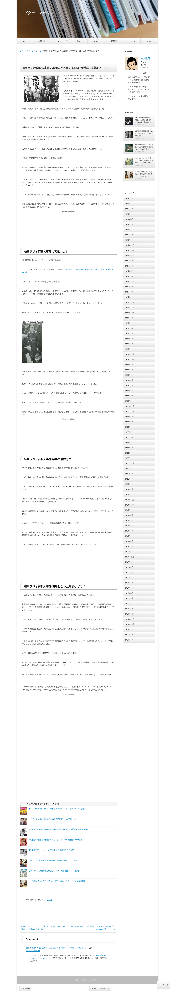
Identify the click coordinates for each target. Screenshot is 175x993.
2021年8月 (129, 469)
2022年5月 (129, 443)
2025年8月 (129, 261)
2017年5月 (129, 588)
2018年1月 (129, 546)
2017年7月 (129, 578)
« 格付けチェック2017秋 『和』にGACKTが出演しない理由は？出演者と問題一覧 (43, 927)
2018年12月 (129, 494)
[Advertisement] (68, 58)
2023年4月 (129, 385)
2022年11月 (129, 411)
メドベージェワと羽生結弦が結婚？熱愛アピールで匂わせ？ (53, 819)
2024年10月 (129, 313)
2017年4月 (129, 593)
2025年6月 (129, 271)
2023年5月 (129, 380)
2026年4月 (129, 219)
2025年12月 (129, 240)
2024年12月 (129, 302)
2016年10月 (129, 624)
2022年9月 (129, 422)
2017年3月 (129, 598)
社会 (149, 41)
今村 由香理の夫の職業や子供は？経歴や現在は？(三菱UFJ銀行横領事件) (143, 120)
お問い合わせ (43, 41)
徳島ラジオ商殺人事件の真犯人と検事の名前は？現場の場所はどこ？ (64, 67)
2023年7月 (129, 370)
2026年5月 (129, 214)
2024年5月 (129, 328)
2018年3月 (129, 541)
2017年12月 (129, 552)
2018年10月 (129, 505)
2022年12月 (129, 406)
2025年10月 (129, 250)
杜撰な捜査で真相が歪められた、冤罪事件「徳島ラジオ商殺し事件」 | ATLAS (57, 948)
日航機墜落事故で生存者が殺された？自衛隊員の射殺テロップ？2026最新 (144, 147)
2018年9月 (129, 510)
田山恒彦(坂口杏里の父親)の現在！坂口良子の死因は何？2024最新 (55, 840)
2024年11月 (129, 307)
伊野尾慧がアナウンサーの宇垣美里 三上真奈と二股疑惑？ (52, 850)
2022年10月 (129, 417)
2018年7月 (129, 520)
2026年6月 (129, 209)
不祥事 (114, 41)
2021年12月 (129, 463)
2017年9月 (129, 567)
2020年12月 (129, 484)
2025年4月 (129, 281)
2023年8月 (129, 365)
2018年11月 (129, 500)
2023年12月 (129, 354)
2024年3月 (129, 339)
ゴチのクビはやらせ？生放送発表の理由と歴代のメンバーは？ (54, 860)
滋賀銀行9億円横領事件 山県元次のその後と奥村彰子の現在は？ (144, 133)
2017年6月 (129, 583)
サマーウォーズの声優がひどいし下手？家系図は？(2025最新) (54, 871)
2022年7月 (129, 432)
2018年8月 (129, 515)
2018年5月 (129, 531)
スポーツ (131, 41)
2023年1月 (129, 401)
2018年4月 (129, 536)
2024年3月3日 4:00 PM (33, 951)
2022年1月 (129, 458)
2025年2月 (129, 292)
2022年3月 (129, 453)
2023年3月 (129, 391)
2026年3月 (129, 224)
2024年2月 (129, 344)
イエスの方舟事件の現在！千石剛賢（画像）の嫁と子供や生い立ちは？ (57, 809)
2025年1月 (129, 297)
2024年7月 (129, 318)
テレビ (96, 41)
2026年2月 (129, 230)
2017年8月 (129, 572)
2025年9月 (129, 255)
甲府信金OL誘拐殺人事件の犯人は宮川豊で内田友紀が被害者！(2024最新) (58, 829)
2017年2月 (129, 604)
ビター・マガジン (27, 51)
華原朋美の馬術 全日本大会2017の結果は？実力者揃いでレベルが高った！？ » (93, 927)
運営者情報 (25, 988)
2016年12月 (129, 614)
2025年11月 (129, 245)
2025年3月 (129, 287)
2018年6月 (129, 526)
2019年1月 (129, 489)
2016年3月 (129, 640)
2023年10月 (129, 359)
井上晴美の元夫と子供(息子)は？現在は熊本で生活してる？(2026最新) (57, 881)
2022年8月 (129, 427)
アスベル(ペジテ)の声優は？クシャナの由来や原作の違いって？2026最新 (144, 160)
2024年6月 (129, 323)
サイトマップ (61, 41)
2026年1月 (129, 235)
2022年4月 (129, 448)
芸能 (79, 41)
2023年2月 (129, 396)
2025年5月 (129, 276)
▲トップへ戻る (163, 985)
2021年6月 (129, 479)
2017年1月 (129, 609)
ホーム (26, 41)
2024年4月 (129, 333)
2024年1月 (129, 349)
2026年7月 (129, 204)
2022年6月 (129, 437)
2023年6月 (129, 375)
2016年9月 (129, 629)
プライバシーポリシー (100, 988)
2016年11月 (129, 619)
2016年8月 (129, 635)
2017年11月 (129, 557)
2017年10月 (129, 562)
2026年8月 (129, 198)
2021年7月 (129, 474)
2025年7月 (129, 266)
